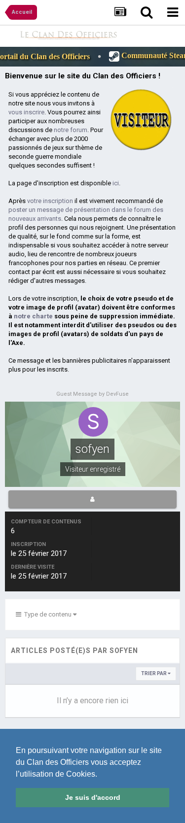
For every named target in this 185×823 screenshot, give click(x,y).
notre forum (70, 130)
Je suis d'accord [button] (92, 797)
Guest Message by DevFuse (92, 394)
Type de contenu (47, 614)
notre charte (33, 316)
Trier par (154, 673)
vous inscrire (26, 112)
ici (115, 183)
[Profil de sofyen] (92, 499)
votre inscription (50, 201)
